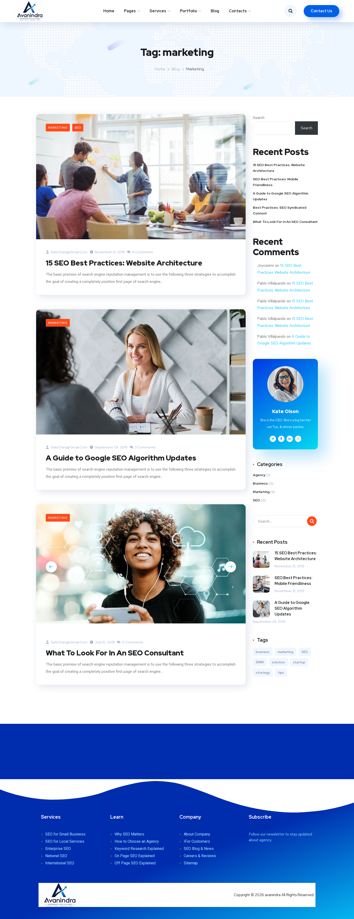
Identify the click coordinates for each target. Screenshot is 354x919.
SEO (78, 127)
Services (158, 10)
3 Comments (145, 447)
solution (278, 662)
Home (108, 10)
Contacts (238, 10)
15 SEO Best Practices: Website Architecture (124, 263)
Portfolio (188, 10)
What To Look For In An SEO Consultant (115, 652)
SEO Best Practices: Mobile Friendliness (275, 182)
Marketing (57, 127)
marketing (285, 652)
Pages (130, 10)
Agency (259, 475)
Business (260, 483)
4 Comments (142, 252)
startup (299, 662)
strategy (263, 672)
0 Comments (132, 642)
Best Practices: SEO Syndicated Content (279, 210)
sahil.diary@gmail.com (68, 252)
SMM (260, 662)
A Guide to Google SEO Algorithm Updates (121, 457)
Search (258, 117)
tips (281, 672)
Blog (215, 10)
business (262, 652)
